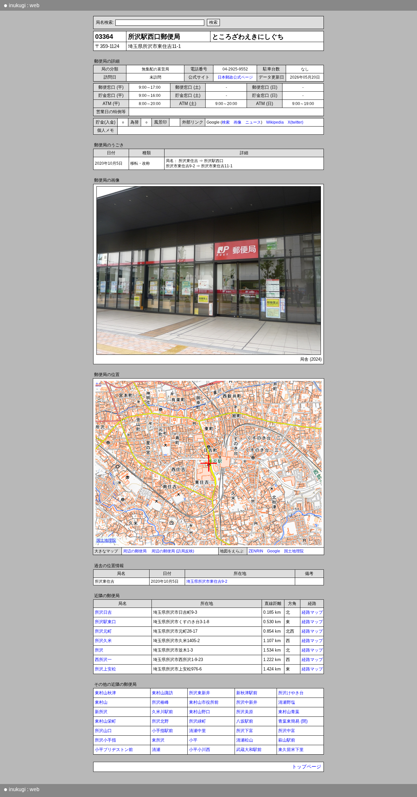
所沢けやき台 (291, 692)
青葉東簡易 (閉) (293, 721)
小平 (193, 740)
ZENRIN (256, 551)
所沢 (99, 650)
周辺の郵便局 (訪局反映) (172, 551)
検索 (226, 122)
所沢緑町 (197, 721)
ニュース (253, 122)
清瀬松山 (244, 740)
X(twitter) (295, 122)
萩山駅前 (286, 740)
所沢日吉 (103, 612)
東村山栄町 (105, 721)
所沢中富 (286, 730)
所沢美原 (244, 711)
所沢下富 (244, 730)
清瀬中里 (197, 730)
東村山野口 (199, 711)
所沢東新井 (199, 692)
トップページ (306, 766)
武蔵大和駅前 (249, 749)
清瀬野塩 (286, 702)
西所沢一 (103, 659)
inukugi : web (21, 5)
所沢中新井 (246, 702)
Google (273, 551)
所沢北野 (160, 721)
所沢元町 (103, 631)
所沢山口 (103, 730)
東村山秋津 (105, 692)
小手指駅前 (162, 730)
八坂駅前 (244, 721)
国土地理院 (294, 551)
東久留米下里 (291, 749)
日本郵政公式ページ (235, 77)
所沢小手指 (105, 740)
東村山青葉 (288, 711)
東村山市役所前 (204, 702)
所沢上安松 (105, 669)
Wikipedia (275, 122)
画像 (237, 122)
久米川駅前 (162, 711)
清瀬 (156, 749)
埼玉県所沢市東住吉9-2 (206, 581)
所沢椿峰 (160, 702)
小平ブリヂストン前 (114, 749)
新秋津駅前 (246, 692)
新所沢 (101, 711)
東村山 (101, 702)
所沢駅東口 (105, 621)
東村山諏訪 (162, 692)
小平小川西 (199, 749)
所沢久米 (103, 640)
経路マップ (312, 612)
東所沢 (158, 740)
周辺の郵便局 (135, 551)
